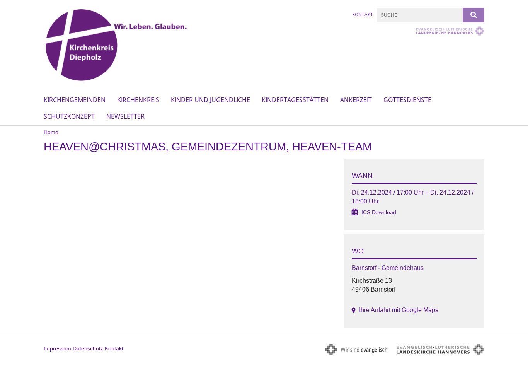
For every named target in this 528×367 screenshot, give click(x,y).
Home (51, 132)
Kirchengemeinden (75, 100)
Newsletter (125, 116)
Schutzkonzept (69, 116)
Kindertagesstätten (295, 100)
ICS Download (378, 212)
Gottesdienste (407, 100)
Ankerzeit (356, 100)
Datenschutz (88, 348)
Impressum (57, 348)
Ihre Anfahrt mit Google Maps (398, 310)
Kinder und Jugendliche (210, 100)
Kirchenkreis (138, 100)
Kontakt (362, 14)
